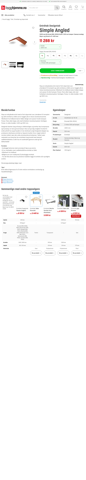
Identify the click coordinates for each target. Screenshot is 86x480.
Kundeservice (63, 9)
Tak (12, 19)
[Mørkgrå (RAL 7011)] (53, 55)
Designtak (43, 102)
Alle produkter (9, 15)
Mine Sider (70, 9)
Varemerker (41, 15)
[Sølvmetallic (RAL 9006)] (76, 55)
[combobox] (50, 46)
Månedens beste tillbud (55, 15)
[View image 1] (5, 64)
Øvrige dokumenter (8, 179)
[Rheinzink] (64, 55)
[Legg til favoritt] (33, 28)
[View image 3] (20, 64)
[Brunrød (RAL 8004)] (42, 55)
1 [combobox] (80, 70)
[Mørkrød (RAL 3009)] (59, 55)
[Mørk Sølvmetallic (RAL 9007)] (47, 55)
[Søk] (57, 7)
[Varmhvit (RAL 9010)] (82, 55)
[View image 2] (12, 64)
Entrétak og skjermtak (21, 19)
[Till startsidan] (14, 8)
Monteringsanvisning (8, 181)
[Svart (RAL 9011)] (70, 55)
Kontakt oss (30, 15)
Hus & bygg (6, 19)
